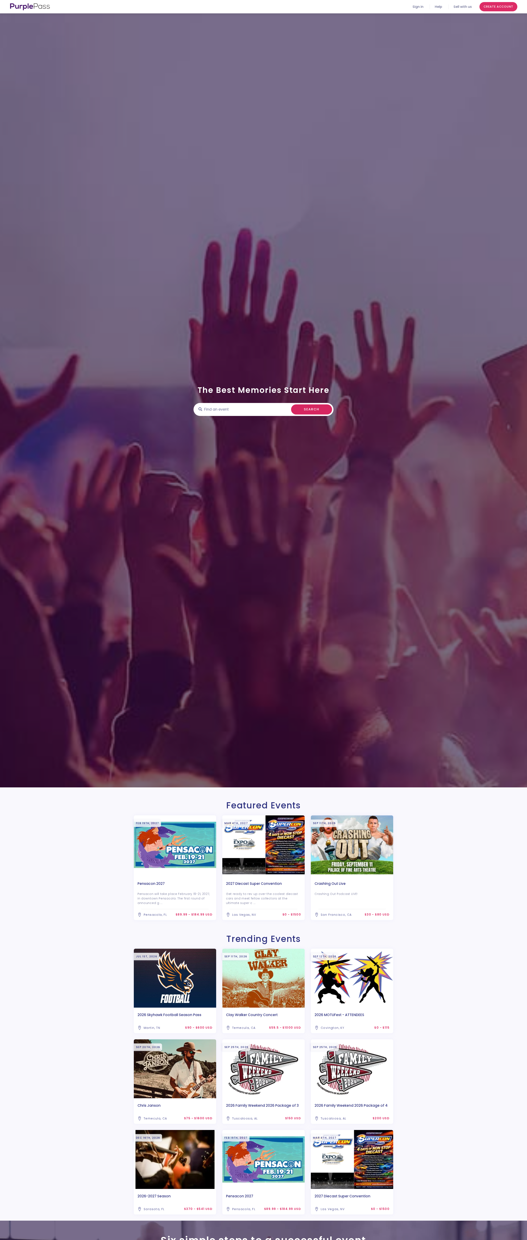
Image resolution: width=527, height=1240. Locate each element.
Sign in (418, 6)
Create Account (498, 7)
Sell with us (463, 6)
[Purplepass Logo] (30, 6)
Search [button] (311, 409)
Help (438, 6)
